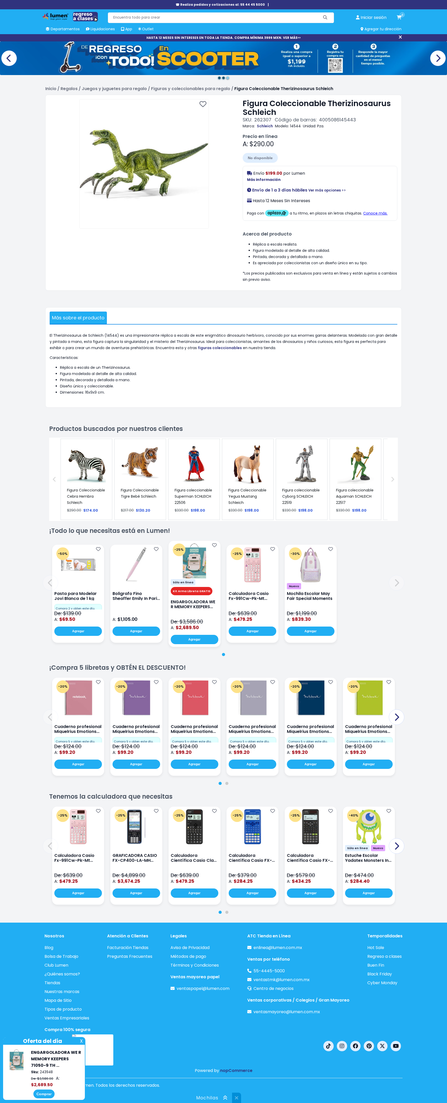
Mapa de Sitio (58, 1000)
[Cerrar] (400, 37)
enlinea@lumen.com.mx (278, 948)
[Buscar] (325, 17)
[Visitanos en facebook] (355, 1046)
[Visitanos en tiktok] (328, 1046)
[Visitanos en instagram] (342, 1046)
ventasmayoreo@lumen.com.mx (287, 1012)
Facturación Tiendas (127, 948)
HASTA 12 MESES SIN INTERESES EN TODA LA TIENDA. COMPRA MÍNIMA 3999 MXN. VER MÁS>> (223, 37)
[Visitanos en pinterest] (369, 1046)
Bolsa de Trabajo (61, 956)
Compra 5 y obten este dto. (75, 741)
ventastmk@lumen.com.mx (282, 980)
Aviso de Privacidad (190, 948)
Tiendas (52, 983)
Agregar (78, 631)
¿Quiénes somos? (62, 974)
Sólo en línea (183, 582)
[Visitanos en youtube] (396, 1046)
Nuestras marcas (61, 992)
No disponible (260, 158)
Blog (48, 948)
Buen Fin (375, 965)
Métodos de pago (188, 956)
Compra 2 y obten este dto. (75, 608)
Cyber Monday (382, 983)
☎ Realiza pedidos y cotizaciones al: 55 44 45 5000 (220, 4)
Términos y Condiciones (194, 965)
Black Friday (379, 974)
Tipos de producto (63, 1009)
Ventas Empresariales (66, 1018)
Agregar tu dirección (382, 29)
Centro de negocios (274, 988)
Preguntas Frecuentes (129, 956)
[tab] (223, 654)
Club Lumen (56, 965)
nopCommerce (236, 1070)
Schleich (265, 126)
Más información (264, 179)
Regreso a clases (384, 956)
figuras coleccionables (220, 347)
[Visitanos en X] (382, 1046)
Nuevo (294, 586)
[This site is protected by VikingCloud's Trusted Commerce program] (92, 1049)
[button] (50, 583)
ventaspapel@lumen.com (203, 988)
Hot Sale (375, 948)
